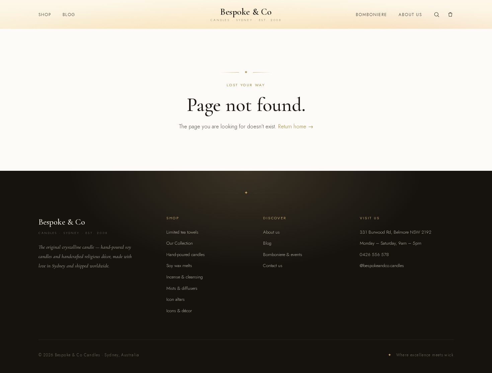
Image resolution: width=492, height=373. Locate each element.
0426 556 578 (374, 254)
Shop (44, 15)
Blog (69, 15)
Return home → (295, 126)
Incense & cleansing (184, 277)
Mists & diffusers (181, 288)
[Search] (436, 14)
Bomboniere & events (282, 254)
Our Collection (179, 243)
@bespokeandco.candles (382, 265)
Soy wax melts (179, 265)
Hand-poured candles (185, 254)
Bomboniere (371, 15)
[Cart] (450, 14)
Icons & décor (179, 310)
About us (410, 15)
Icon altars (175, 299)
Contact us (272, 265)
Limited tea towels (182, 232)
